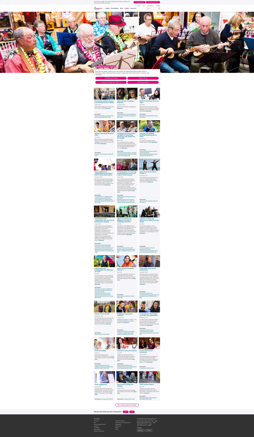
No (133, 412)
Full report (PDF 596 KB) (107, 399)
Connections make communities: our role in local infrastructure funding (104, 220)
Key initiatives (115, 8)
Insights (127, 8)
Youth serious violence (147, 384)
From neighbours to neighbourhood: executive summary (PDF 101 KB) (104, 197)
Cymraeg (158, 5)
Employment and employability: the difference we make (104, 270)
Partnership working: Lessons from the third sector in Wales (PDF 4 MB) (104, 116)
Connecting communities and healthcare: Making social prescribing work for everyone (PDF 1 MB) (104, 366)
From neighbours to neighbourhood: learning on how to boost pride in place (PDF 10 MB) (104, 201)
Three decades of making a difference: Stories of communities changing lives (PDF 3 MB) (126, 115)
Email (156, 421)
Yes (127, 412)
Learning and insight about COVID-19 (111, 82)
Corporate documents (120, 421)
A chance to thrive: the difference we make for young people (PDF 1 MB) (149, 251)
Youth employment (101, 384)
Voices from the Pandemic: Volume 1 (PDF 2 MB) (126, 296)
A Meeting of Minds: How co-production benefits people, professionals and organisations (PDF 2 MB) (149, 332)
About (138, 5)
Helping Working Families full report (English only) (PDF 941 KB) (148, 154)
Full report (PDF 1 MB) (129, 399)
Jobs (144, 5)
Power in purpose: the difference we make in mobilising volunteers (124, 220)
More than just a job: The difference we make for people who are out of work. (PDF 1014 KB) (103, 290)
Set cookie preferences (153, 2)
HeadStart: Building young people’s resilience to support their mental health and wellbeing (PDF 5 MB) (126, 333)
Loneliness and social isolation (127, 350)
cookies (103, 1)
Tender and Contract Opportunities (122, 422)
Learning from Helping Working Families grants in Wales (148, 135)
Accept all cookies (140, 2)
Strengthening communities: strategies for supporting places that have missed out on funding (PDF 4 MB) (127, 154)
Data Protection (97, 429)
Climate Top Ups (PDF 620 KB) (102, 334)
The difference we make (111, 78)
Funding (107, 8)
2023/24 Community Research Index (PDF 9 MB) (148, 116)
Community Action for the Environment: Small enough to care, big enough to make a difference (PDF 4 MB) (149, 295)
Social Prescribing (100, 350)
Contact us (133, 8)
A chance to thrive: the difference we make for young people (149, 220)
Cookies (117, 427)
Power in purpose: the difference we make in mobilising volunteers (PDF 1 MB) (126, 250)
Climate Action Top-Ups (102, 314)
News (121, 8)
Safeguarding (118, 424)
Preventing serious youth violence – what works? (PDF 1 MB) (148, 398)
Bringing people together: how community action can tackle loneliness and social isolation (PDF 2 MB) (127, 366)
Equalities (96, 426)
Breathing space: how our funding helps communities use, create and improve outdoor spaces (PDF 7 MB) (126, 201)
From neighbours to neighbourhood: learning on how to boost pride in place (104, 173)
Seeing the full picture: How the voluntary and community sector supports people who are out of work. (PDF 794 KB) (104, 295)
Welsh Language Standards (100, 424)
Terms (116, 429)
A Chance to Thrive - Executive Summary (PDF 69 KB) (147, 248)
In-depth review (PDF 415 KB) (147, 368)
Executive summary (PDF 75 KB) (125, 248)
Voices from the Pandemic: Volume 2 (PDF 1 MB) (149, 201)
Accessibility (150, 5)
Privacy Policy (118, 426)
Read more (108, 108)
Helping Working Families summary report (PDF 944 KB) (148, 151)
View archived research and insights (127, 405)
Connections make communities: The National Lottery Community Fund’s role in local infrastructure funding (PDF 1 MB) (104, 250)
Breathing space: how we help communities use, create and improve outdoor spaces (126, 173)
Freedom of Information (99, 431)
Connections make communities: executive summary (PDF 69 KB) (103, 245)
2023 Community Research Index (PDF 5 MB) (104, 154)
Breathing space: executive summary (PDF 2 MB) (126, 197)
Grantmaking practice (143, 82)
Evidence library (143, 78)
